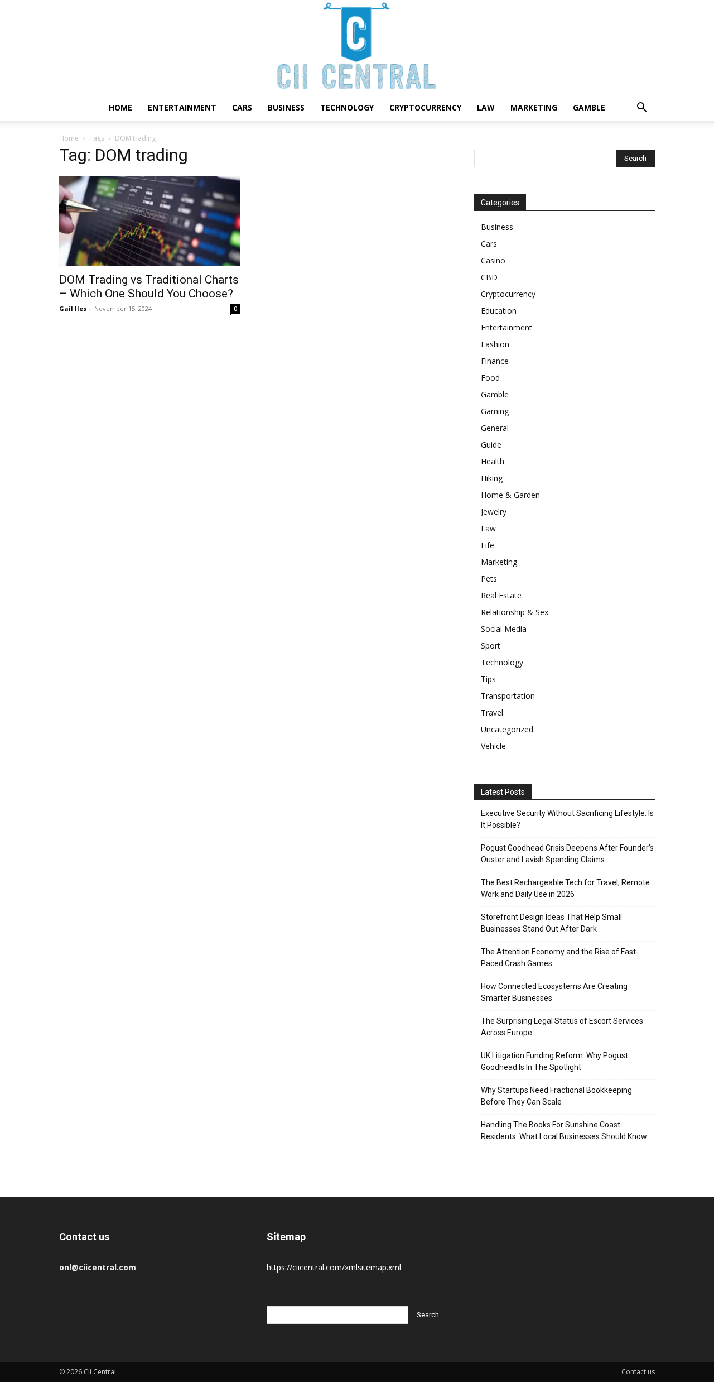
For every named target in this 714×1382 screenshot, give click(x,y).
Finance (495, 361)
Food (490, 377)
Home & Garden (510, 495)
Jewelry (493, 511)
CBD (489, 277)
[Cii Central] (357, 47)
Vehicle (493, 746)
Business (286, 107)
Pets (489, 578)
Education (499, 310)
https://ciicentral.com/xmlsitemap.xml (334, 1267)
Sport (490, 645)
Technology (347, 107)
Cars (242, 107)
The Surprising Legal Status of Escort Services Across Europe (562, 1026)
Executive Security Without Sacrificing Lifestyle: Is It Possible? (567, 819)
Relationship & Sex (514, 612)
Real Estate (501, 595)
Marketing (533, 107)
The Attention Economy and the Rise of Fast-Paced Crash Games (560, 957)
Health (492, 461)
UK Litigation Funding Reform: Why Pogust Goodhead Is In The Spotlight (554, 1061)
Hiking (492, 478)
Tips (488, 679)
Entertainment (182, 107)
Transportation (508, 695)
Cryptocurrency (425, 107)
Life (487, 545)
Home (120, 107)
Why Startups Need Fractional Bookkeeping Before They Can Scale (556, 1096)
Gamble (589, 107)
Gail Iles (72, 308)
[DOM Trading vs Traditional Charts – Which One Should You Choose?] (149, 221)
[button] (641, 108)
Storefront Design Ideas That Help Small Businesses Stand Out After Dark (551, 923)
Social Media (504, 628)
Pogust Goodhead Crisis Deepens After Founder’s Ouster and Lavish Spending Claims (567, 853)
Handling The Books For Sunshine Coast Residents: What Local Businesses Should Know (564, 1130)
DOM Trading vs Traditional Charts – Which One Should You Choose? (149, 286)
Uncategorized (507, 729)
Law (486, 107)
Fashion (495, 344)
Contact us (638, 1371)
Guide (491, 444)
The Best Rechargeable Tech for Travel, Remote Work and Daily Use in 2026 (565, 888)
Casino (493, 260)
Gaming (495, 411)
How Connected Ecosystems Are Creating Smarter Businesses (554, 992)
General (495, 428)
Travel (492, 712)
